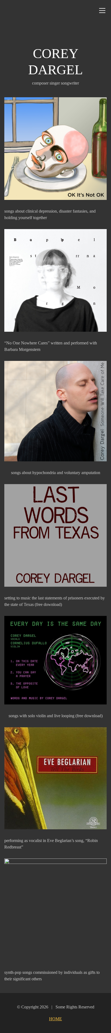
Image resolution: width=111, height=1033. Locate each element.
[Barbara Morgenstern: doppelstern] (55, 280)
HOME (55, 1019)
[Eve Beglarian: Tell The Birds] (55, 778)
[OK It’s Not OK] (55, 148)
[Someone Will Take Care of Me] (55, 411)
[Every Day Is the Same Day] (55, 660)
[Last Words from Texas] (55, 535)
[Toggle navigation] (102, 10)
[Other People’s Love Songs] (55, 909)
